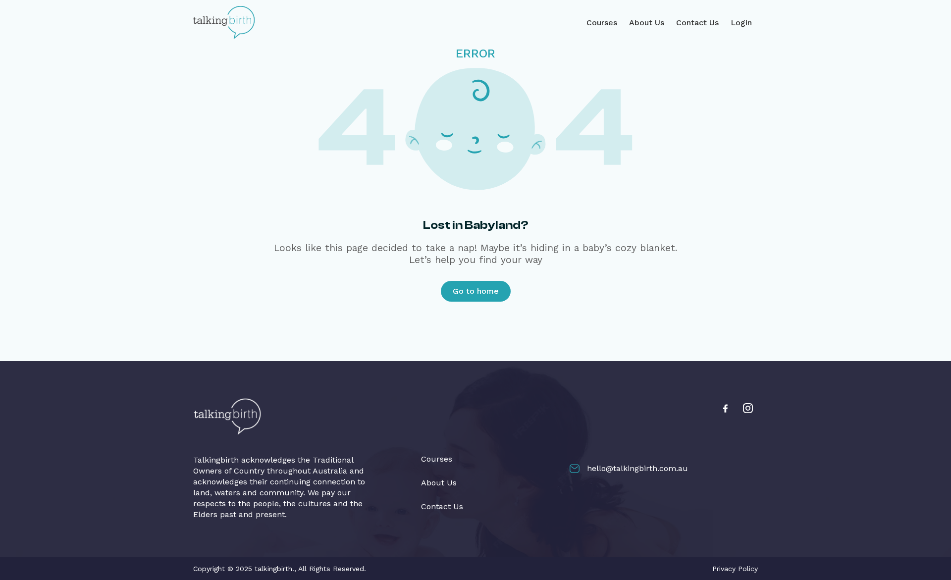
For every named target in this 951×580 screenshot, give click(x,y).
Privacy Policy (735, 569)
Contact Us (697, 22)
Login (741, 22)
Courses (601, 22)
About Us (646, 22)
